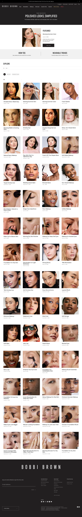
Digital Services (70, 482)
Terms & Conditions (64, 507)
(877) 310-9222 (57, 495)
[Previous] (2, 1)
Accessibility (43, 508)
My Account (43, 483)
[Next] (77, 1)
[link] (79, 4)
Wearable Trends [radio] (15, 74)
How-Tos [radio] (8, 74)
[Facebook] (43, 501)
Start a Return (56, 480)
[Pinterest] (47, 501)
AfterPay (55, 491)
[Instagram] (41, 501)
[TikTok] (49, 501)
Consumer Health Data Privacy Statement (52, 508)
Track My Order (44, 480)
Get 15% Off (71, 4)
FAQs (55, 488)
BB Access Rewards (45, 482)
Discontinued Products (58, 487)
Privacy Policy (43, 507)
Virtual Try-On (69, 483)
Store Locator (43, 485)
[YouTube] (51, 501)
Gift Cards (56, 490)
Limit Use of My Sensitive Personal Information (53, 507)
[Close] (79, 1)
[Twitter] (45, 501)
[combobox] (10, 508)
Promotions (56, 485)
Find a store (65, 4)
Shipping (55, 483)
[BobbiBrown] (9, 6)
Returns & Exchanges (58, 482)
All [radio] (4, 74)
